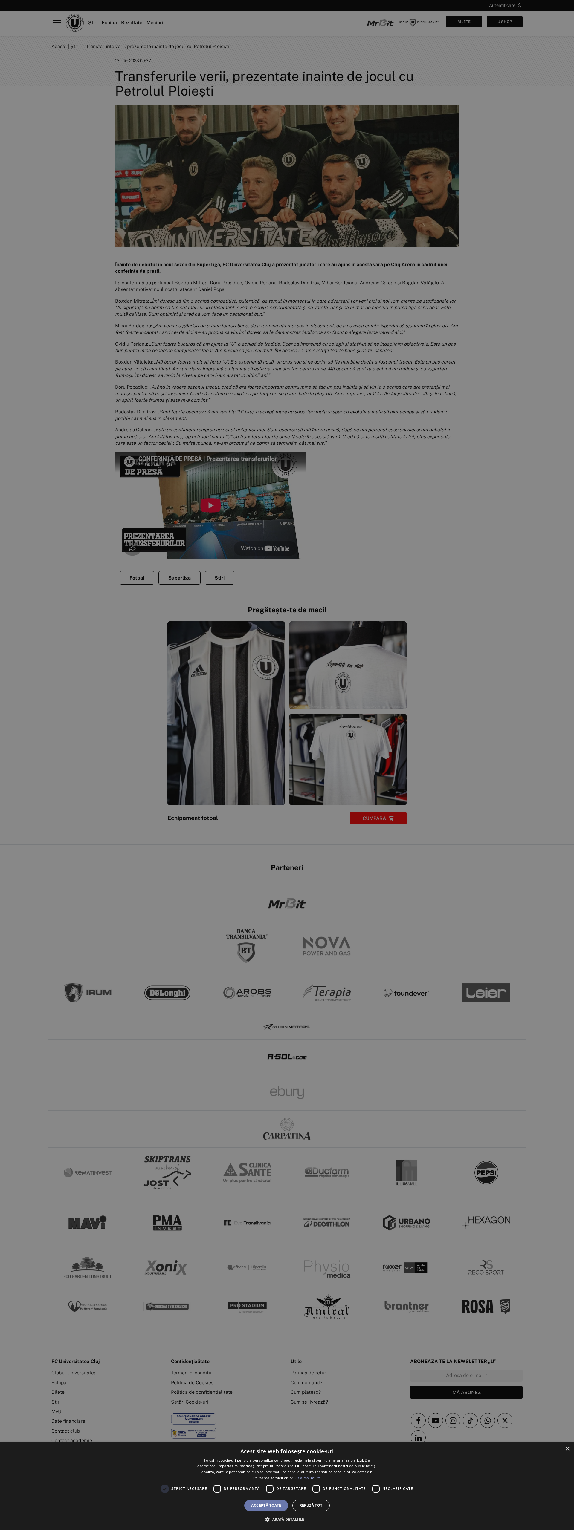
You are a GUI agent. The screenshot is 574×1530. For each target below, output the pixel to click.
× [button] (567, 1449)
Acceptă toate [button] (266, 1505)
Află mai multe (308, 1477)
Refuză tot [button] (311, 1505)
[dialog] (287, 1486)
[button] (287, 1519)
